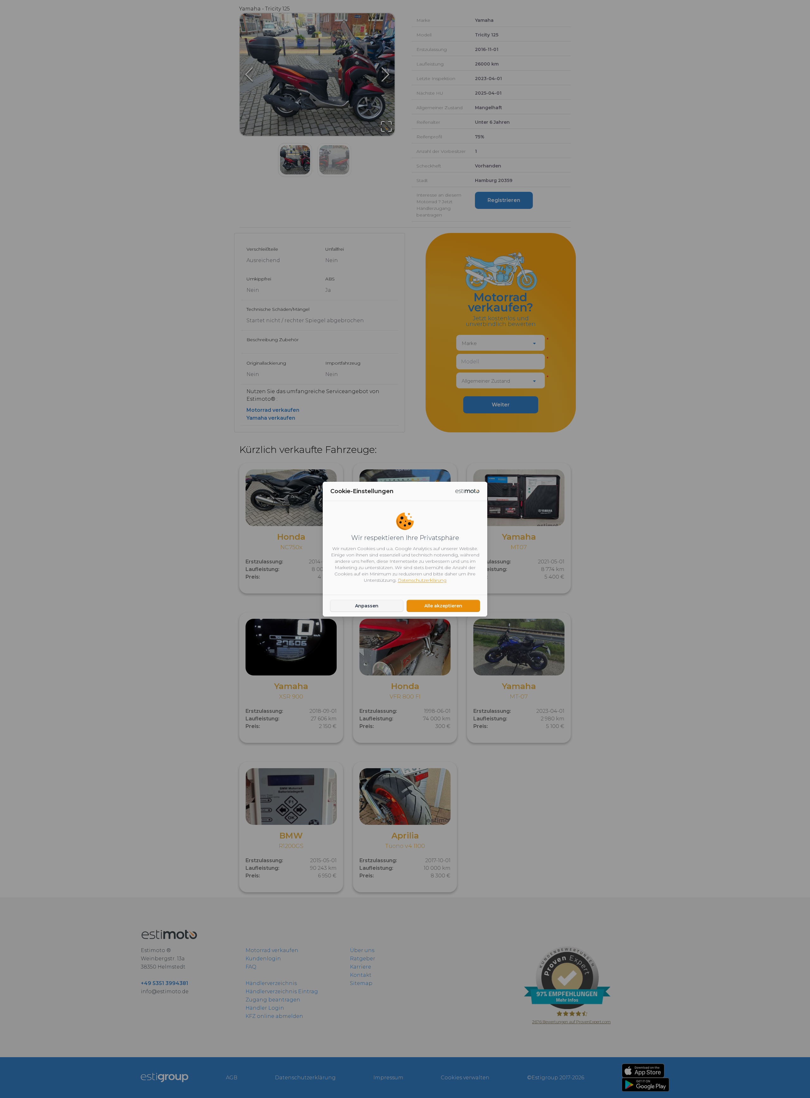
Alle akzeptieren (443, 606)
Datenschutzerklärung (422, 580)
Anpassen (366, 606)
